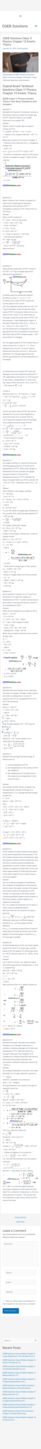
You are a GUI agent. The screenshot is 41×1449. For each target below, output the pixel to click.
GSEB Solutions (15, 26)
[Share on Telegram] (2, 722)
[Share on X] (2, 731)
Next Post (20, 1222)
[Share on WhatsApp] (2, 717)
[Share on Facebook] (2, 727)
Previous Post (20, 1217)
